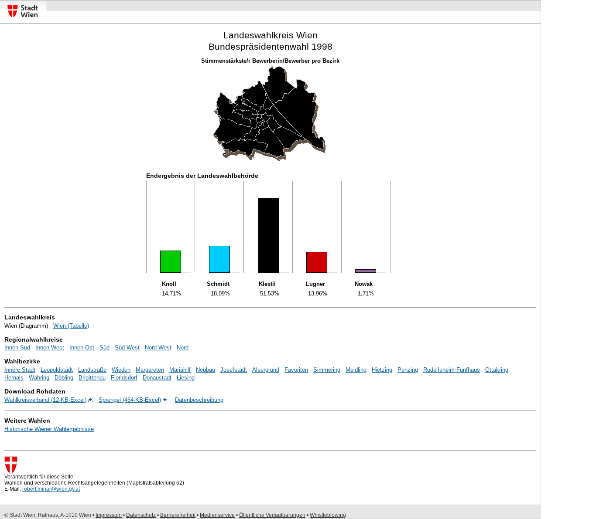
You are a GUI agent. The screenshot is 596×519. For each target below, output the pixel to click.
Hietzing (382, 369)
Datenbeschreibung (199, 400)
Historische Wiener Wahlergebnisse (49, 429)
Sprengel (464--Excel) (130, 400)
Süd (104, 347)
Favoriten (296, 369)
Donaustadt (157, 377)
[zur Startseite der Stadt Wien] (22, 17)
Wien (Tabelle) (71, 325)
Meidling (356, 369)
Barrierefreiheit (177, 515)
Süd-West (127, 347)
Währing (39, 377)
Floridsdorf (124, 377)
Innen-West (49, 347)
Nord (182, 347)
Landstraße (92, 369)
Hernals (14, 377)
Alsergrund (265, 369)
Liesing (186, 377)
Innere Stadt (19, 369)
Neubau (205, 369)
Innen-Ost (81, 347)
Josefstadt (233, 369)
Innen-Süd (17, 347)
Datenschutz (141, 515)
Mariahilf (180, 369)
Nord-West (158, 347)
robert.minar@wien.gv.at (51, 489)
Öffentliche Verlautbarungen (272, 515)
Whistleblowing (328, 515)
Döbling (64, 377)
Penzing (407, 369)
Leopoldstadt (57, 369)
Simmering (326, 369)
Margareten (150, 369)
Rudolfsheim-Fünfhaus (451, 369)
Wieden (121, 369)
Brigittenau (92, 377)
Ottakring (496, 369)
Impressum (109, 515)
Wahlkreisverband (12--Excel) (45, 400)
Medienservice (217, 515)
